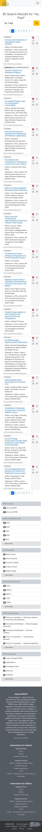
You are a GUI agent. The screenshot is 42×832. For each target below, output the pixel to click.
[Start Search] (36, 23)
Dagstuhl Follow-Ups (21, 756)
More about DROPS (21, 738)
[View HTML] (37, 68)
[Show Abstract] (33, 43)
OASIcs (21, 754)
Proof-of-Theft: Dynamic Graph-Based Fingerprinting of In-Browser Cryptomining (15, 134)
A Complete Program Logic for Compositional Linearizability (15, 103)
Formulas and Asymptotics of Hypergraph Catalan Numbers (16, 42)
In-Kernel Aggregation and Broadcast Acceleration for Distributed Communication (15, 471)
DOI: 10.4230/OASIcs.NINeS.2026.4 (13, 401)
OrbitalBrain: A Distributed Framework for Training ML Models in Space (15, 410)
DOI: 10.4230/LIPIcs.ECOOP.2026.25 (13, 153)
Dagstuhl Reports (21, 766)
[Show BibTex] (37, 43)
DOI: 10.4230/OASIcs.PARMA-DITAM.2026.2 (15, 373)
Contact (29, 829)
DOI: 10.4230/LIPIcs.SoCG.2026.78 (13, 305)
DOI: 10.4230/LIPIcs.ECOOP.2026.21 (13, 181)
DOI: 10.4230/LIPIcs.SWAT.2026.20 (13, 247)
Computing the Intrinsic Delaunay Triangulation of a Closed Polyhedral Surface (15, 256)
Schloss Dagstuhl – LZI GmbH (26, 824)
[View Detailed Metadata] (33, 40)
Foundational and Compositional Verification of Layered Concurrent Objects (16, 162)
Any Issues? (37, 824)
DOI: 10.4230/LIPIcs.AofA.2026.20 (13, 64)
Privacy (21, 829)
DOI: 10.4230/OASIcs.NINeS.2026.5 (13, 432)
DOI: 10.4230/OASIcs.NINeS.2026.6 (13, 462)
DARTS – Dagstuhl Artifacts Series (21, 763)
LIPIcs (21, 751)
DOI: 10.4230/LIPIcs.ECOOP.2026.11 (13, 125)
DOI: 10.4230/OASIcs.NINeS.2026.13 (13, 488)
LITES (21, 771)
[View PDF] (33, 37)
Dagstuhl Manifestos (21, 768)
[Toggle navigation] (38, 3)
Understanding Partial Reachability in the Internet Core (15, 382)
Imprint (14, 829)
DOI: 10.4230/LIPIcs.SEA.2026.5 (12, 210)
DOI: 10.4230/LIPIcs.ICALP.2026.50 (13, 94)
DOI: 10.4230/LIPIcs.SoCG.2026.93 (13, 333)
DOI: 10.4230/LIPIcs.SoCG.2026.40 (13, 273)
